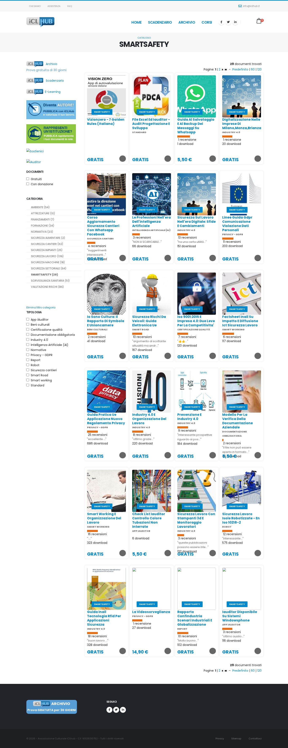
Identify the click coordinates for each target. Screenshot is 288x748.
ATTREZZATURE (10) (43, 213)
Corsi (207, 22)
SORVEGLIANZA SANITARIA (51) (50, 280)
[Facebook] (221, 22)
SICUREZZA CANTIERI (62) (47, 244)
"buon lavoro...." (97, 640)
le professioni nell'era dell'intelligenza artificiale (151, 221)
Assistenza (54, 6)
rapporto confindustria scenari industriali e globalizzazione (194, 618)
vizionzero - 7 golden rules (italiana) (105, 121)
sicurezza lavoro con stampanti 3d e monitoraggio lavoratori (196, 520)
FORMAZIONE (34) (42, 225)
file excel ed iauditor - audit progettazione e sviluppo (151, 123)
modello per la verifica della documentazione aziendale (237, 420)
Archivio (186, 22)
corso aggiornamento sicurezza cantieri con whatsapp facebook (103, 225)
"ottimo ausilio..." (233, 636)
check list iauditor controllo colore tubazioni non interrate (148, 520)
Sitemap (236, 738)
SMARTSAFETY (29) (44, 274)
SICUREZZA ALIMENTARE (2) (48, 238)
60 (253, 69)
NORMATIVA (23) (42, 232)
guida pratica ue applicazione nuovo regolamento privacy (106, 418)
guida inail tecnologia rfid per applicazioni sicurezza (104, 618)
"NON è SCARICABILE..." (147, 242)
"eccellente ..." (96, 439)
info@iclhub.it (251, 6)
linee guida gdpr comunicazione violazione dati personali (237, 223)
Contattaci (255, 738)
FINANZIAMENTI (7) (42, 219)
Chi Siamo (34, 6)
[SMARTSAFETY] (106, 96)
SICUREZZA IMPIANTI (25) (46, 250)
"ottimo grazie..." (143, 439)
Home (136, 22)
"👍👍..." (182, 341)
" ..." (89, 538)
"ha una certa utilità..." (192, 242)
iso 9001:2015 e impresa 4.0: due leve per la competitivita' (196, 321)
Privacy (219, 738)
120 (259, 69)
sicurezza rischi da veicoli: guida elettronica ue (149, 321)
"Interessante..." (233, 538)
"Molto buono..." (188, 640)
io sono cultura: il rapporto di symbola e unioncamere (105, 321)
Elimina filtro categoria (40, 307)
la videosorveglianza (151, 612)
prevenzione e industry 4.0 (189, 416)
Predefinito (240, 69)
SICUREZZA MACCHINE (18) (48, 262)
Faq (69, 6)
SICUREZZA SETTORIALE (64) (48, 268)
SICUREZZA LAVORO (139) (47, 256)
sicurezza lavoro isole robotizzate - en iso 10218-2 (241, 518)
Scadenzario (160, 22)
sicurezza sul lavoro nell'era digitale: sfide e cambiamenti (196, 221)
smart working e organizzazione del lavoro (104, 518)
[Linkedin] (235, 22)
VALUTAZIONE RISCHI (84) (47, 287)
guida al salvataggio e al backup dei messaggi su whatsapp (195, 125)
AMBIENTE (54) (40, 207)
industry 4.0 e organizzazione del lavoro (149, 418)
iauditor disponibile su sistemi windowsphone (239, 616)
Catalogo (144, 37)
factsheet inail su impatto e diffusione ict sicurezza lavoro (240, 321)
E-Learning (52, 92)
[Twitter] (228, 22)
